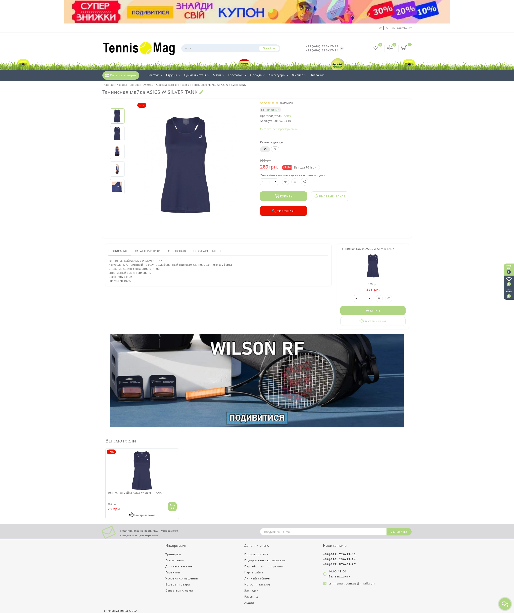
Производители (256, 554)
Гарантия (172, 572)
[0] (390, 48)
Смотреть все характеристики (279, 129)
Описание (119, 251)
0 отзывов (286, 103)
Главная (108, 85)
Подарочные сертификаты (265, 560)
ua (380, 28)
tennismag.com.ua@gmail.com (352, 583)
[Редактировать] (201, 92)
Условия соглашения (181, 578)
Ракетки (153, 75)
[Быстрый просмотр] (174, 467)
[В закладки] (174, 453)
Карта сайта (253, 572)
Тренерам (173, 554)
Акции (249, 602)
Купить (286, 196)
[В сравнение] (174, 460)
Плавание (317, 75)
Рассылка (251, 596)
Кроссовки (235, 75)
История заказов (257, 584)
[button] (117, 105)
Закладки (251, 590)
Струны (171, 75)
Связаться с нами (179, 590)
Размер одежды (271, 142)
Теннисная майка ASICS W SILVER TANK (135, 492)
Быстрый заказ (332, 196)
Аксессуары (276, 75)
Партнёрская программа (263, 566)
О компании (174, 560)
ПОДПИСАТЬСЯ (399, 531)
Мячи (217, 75)
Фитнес (297, 75)
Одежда (256, 75)
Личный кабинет (401, 28)
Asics (287, 116)
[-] (262, 181)
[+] (275, 181)
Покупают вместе (207, 251)
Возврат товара (177, 584)
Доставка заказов (179, 566)
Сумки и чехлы (195, 75)
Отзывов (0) (177, 251)
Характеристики (147, 251)
